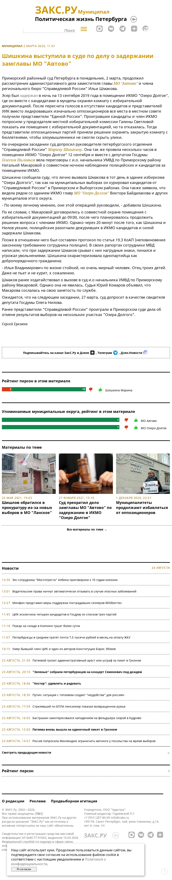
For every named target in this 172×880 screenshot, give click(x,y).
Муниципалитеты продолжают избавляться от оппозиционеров (142, 507)
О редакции (13, 801)
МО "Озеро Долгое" (91, 192)
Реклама (38, 801)
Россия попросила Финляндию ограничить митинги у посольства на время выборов (93, 741)
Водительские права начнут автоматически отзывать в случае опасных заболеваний (74, 591)
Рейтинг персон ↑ (86, 770)
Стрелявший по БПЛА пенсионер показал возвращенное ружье (78, 706)
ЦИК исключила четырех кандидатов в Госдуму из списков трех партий (64, 614)
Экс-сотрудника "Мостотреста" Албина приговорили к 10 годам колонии (65, 580)
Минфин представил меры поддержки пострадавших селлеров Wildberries (67, 603)
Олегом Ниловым (18, 159)
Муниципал (12, 46)
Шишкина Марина (118, 390)
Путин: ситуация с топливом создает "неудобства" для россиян (78, 695)
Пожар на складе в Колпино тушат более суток (46, 626)
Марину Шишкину (65, 149)
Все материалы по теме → (87, 529)
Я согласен (24, 869)
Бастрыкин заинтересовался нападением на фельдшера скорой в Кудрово (86, 718)
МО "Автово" (126, 83)
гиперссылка (25, 825)
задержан (29, 95)
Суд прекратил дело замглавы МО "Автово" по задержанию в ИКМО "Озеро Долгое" (85, 510)
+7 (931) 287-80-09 (97, 818)
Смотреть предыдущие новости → (86, 752)
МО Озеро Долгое (154, 428)
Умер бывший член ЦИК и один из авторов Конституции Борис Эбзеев (64, 649)
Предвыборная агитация (74, 801)
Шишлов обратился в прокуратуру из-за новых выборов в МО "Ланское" (27, 507)
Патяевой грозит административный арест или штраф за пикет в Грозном (86, 660)
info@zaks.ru (120, 818)
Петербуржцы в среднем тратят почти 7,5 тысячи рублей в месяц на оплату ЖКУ (71, 637)
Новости (10, 568)
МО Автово (149, 421)
